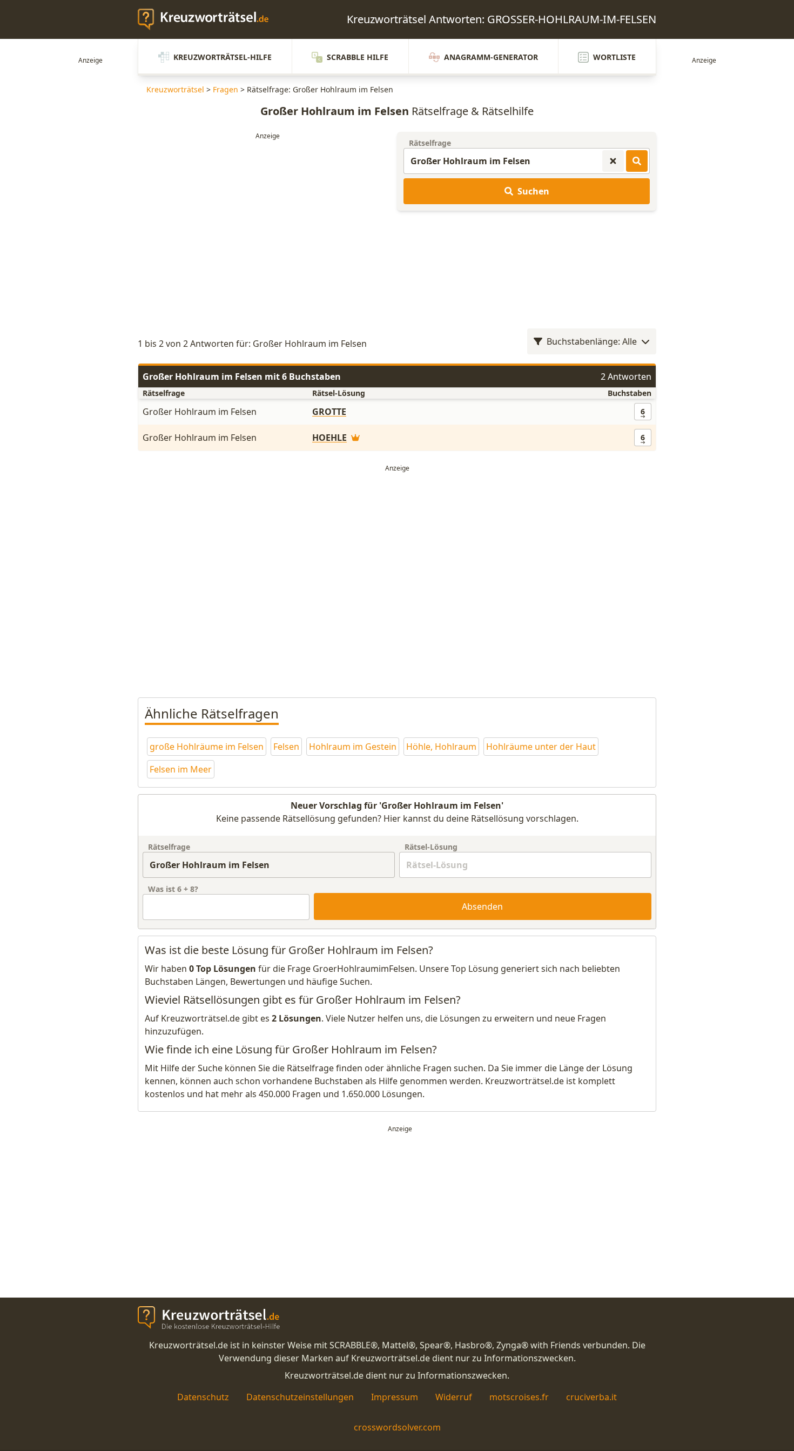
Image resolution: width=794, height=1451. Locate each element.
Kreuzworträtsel (175, 89)
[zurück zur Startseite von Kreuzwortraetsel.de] (208, 19)
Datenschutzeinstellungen (300, 1397)
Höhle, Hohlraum (441, 747)
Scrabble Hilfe (357, 57)
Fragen (225, 89)
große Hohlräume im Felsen (207, 747)
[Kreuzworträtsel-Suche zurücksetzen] (613, 161)
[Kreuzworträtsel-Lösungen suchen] (637, 161)
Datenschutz (203, 1397)
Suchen (533, 191)
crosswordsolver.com (397, 1427)
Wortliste (614, 57)
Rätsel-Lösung (431, 847)
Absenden (482, 906)
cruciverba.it (591, 1397)
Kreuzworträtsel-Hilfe (222, 57)
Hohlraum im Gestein (352, 747)
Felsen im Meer (181, 769)
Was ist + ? (173, 889)
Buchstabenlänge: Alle (592, 341)
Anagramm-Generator (491, 57)
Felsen (286, 747)
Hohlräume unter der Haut (541, 747)
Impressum (394, 1397)
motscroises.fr (519, 1397)
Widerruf (453, 1397)
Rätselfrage (430, 143)
